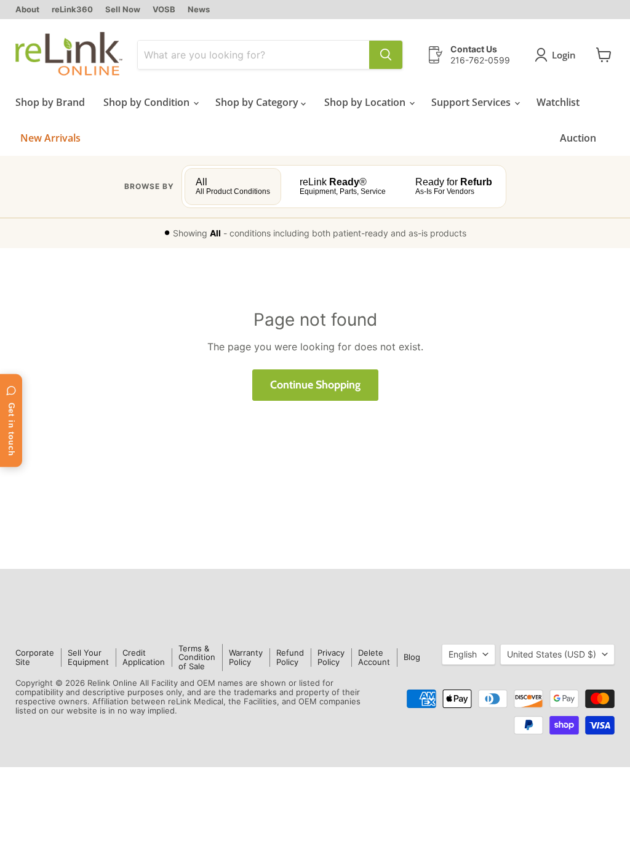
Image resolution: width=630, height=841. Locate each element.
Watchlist (558, 102)
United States (551, 654)
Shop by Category (258, 102)
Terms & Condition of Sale (196, 657)
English (463, 654)
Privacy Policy (331, 657)
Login (564, 55)
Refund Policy (290, 657)
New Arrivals (50, 138)
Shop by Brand (50, 102)
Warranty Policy (246, 657)
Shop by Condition (147, 102)
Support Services (472, 102)
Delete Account (374, 657)
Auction (578, 138)
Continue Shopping (315, 385)
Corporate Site (34, 657)
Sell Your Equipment (88, 657)
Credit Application (143, 657)
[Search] (385, 55)
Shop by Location (366, 102)
